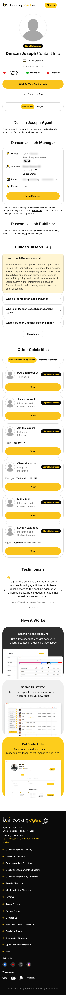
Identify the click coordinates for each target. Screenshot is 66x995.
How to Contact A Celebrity (20, 924)
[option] (33, 590)
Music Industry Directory (18, 890)
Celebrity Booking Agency (19, 849)
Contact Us (11, 917)
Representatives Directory (19, 863)
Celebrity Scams (14, 931)
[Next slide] (62, 590)
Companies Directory (16, 938)
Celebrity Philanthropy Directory (22, 876)
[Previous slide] (4, 590)
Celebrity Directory (15, 856)
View (33, 387)
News (9, 951)
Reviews (10, 897)
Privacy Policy (13, 911)
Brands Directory (14, 883)
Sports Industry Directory (18, 944)
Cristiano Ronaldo (26, 838)
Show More (33, 334)
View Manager (33, 196)
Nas (4, 838)
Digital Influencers (33, 46)
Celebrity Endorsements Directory (23, 870)
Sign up (51, 5)
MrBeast (12, 838)
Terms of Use (13, 904)
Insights (40, 106)
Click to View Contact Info (33, 84)
